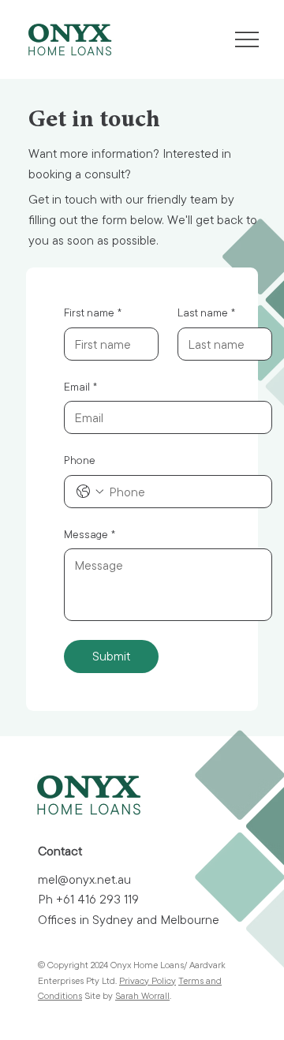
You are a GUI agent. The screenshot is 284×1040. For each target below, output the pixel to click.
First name (92, 312)
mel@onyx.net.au (84, 879)
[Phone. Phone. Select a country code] (90, 491)
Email (80, 387)
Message (89, 534)
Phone (79, 460)
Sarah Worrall (142, 995)
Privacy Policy (147, 980)
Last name (206, 312)
